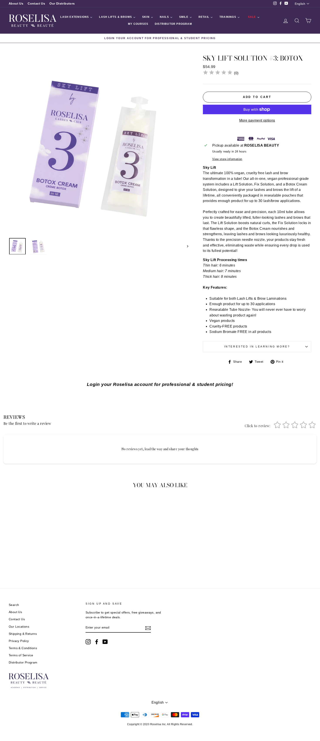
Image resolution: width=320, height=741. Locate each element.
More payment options (257, 120)
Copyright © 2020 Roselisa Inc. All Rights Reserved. (160, 724)
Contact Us (36, 3)
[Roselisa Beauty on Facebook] (96, 641)
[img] (217, 73)
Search (14, 605)
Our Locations (19, 626)
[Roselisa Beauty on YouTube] (105, 641)
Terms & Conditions (23, 648)
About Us (16, 3)
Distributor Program (23, 662)
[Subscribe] (148, 628)
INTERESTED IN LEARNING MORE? (257, 346)
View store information (227, 159)
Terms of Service (21, 655)
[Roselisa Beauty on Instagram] (88, 641)
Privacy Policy (19, 641)
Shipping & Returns (23, 633)
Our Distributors (62, 3)
